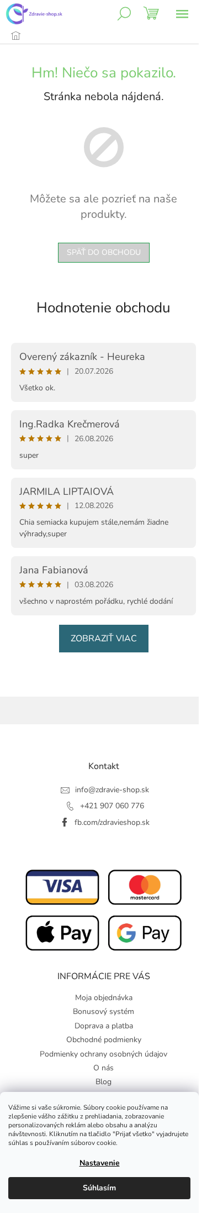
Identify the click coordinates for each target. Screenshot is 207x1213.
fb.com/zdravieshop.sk (112, 822)
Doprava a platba (104, 1026)
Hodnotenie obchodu (103, 307)
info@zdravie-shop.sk (112, 790)
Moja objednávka (103, 997)
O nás (103, 1068)
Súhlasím (99, 1188)
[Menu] (182, 14)
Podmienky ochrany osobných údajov (103, 1054)
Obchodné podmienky (103, 1039)
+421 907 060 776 (112, 806)
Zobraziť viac (104, 638)
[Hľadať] (124, 14)
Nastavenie (99, 1163)
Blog (103, 1081)
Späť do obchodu (104, 252)
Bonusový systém (103, 1011)
